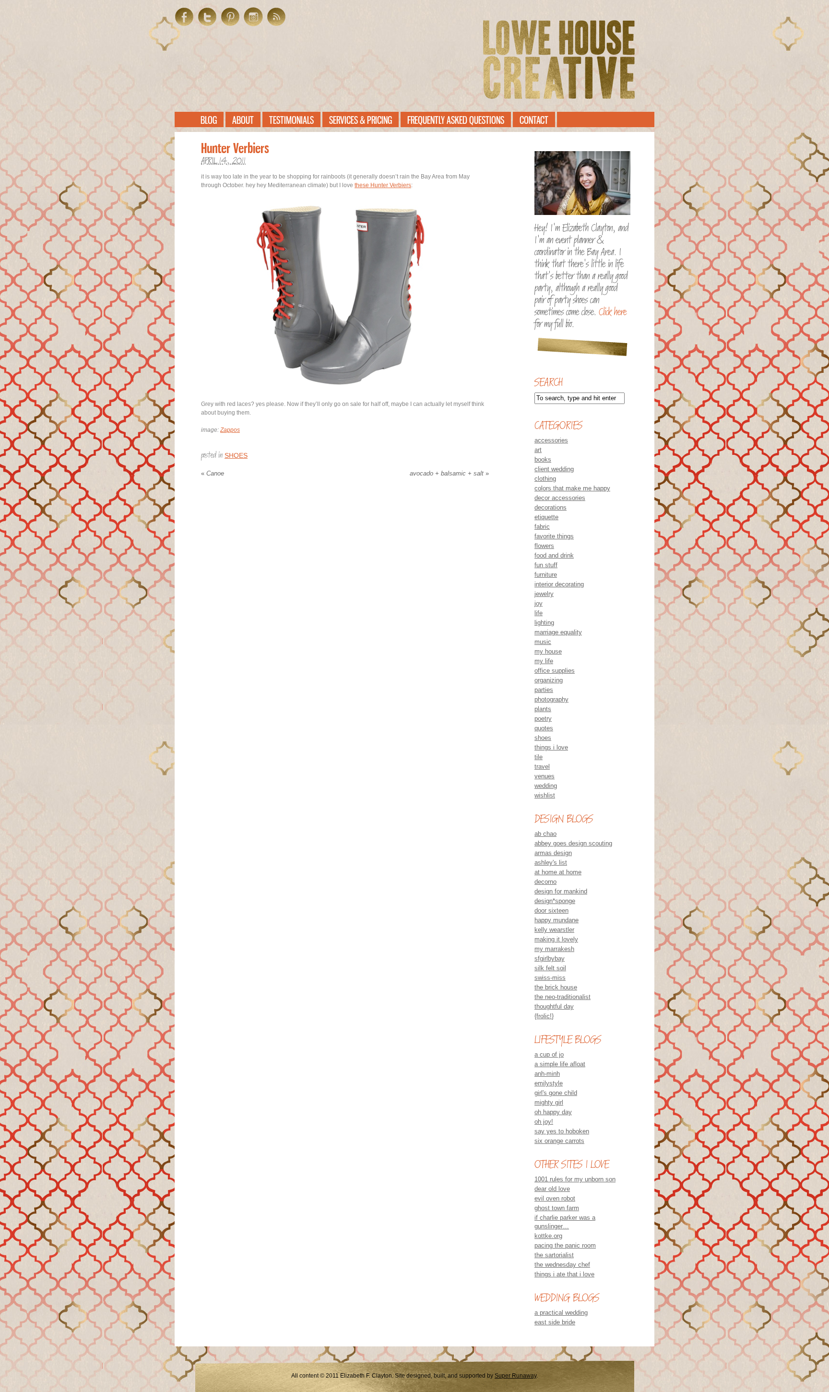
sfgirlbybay (549, 958)
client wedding (554, 469)
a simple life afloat (559, 1064)
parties (543, 689)
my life (543, 661)
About (243, 120)
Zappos (230, 430)
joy (538, 603)
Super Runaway (515, 1375)
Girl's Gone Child (555, 1092)
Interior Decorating (559, 584)
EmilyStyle (548, 1083)
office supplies (554, 670)
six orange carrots (559, 1140)
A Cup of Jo (549, 1054)
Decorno (545, 881)
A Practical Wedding (561, 1312)
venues (544, 776)
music (542, 641)
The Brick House (555, 987)
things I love (551, 747)
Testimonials (291, 120)
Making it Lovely (556, 939)
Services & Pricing (360, 120)
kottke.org (548, 1235)
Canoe (212, 473)
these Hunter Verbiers (383, 185)
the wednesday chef (562, 1264)
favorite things (554, 536)
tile (538, 757)
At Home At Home (557, 872)
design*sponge (554, 900)
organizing (548, 680)
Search (548, 382)
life (538, 613)
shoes (236, 455)
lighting (544, 622)
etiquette (546, 517)
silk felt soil (550, 968)
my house (548, 651)
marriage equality (558, 632)
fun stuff (545, 565)
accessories (551, 440)
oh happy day (553, 1112)
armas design (553, 853)
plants (542, 709)
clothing (545, 478)
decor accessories (559, 497)
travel (542, 766)
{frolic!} (544, 1016)
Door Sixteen (551, 910)
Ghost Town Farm (556, 1208)
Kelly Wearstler (554, 929)
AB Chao (545, 833)
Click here (613, 312)
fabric (542, 526)
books (542, 459)
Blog (209, 120)
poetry (543, 718)
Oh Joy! (543, 1121)
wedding (545, 785)
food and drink (554, 555)
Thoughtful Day (554, 1006)
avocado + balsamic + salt (449, 473)
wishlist (544, 795)
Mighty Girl (548, 1102)
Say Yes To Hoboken (561, 1131)
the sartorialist (554, 1255)
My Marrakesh (554, 948)
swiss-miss (550, 977)
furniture (545, 574)
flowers (544, 545)
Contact (534, 120)
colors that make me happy (572, 488)
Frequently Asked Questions (455, 120)
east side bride (554, 1322)
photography (551, 699)
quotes (543, 728)
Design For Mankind (560, 891)
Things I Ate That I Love (564, 1274)
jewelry (544, 593)
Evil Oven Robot (554, 1198)
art (538, 449)
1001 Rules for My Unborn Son (575, 1179)
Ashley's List (550, 862)
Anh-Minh (547, 1073)
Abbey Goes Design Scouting (573, 843)
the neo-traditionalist (562, 996)
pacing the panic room (565, 1245)
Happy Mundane (556, 920)
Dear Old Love (552, 1188)
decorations (550, 507)
